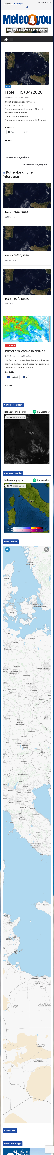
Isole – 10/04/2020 (17, 255)
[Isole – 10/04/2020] (27, 227)
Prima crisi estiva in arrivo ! (25, 351)
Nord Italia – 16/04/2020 (35, 164)
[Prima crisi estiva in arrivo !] (27, 329)
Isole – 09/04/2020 (17, 299)
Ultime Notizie (10, 346)
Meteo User (24, 97)
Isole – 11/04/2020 (16, 212)
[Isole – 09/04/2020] (27, 270)
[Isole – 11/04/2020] (27, 184)
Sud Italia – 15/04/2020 (18, 157)
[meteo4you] (6, 39)
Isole (8, 86)
